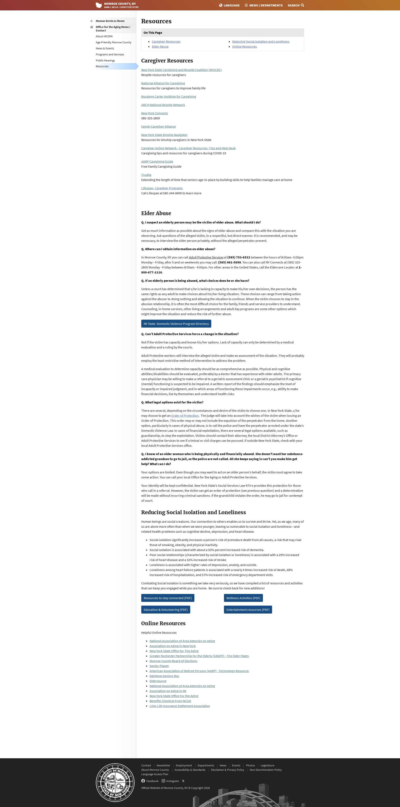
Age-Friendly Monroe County (113, 42)
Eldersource (158, 681)
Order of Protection (185, 415)
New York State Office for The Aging (174, 651)
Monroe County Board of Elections (173, 661)
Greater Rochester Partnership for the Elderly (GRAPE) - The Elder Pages (199, 656)
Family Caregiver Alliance (158, 126)
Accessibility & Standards (190, 770)
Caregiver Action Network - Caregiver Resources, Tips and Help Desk (188, 148)
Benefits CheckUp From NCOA (170, 701)
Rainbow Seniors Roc (164, 676)
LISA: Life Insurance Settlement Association (180, 706)
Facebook (152, 781)
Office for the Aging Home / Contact (113, 28)
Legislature (267, 765)
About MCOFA (104, 36)
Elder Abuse (160, 46)
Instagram (172, 781)
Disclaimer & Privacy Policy (227, 770)
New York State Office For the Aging (174, 696)
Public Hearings (105, 60)
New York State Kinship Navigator (164, 135)
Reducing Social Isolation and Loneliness (260, 41)
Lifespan (147, 188)
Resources (102, 66)
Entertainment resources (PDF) (248, 609)
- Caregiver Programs (168, 188)
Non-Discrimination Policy (266, 770)
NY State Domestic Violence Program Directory (176, 324)
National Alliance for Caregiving (163, 83)
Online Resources (244, 46)
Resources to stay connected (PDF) (168, 598)
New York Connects (154, 113)
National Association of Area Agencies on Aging (182, 641)
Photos (250, 765)
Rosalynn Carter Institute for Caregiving (168, 96)
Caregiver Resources (166, 41)
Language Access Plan (154, 774)
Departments (206, 765)
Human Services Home (110, 21)
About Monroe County (155, 770)
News (223, 765)
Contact (146, 765)
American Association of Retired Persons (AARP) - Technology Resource (199, 671)
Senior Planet (159, 666)
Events (236, 765)
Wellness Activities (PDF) (243, 598)
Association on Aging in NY (168, 691)
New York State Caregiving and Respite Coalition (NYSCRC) (181, 70)
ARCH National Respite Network (163, 105)
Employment (184, 765)
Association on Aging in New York (173, 646)
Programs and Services (110, 54)
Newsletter (163, 765)
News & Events (105, 48)
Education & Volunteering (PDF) (166, 609)
